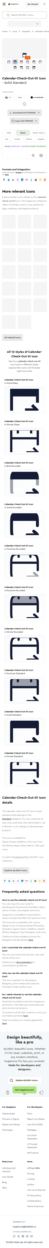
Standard (6, 818)
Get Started (32, 4)
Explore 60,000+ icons (15, 870)
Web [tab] (9, 132)
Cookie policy (34, 1200)
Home (4, 31)
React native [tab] (39, 132)
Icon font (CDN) (35, 1124)
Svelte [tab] (17, 139)
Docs (7, 174)
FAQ (4, 1187)
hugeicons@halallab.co (24, 1226)
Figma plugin (8, 1113)
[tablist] (24, 136)
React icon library (36, 1119)
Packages (31, 1129)
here (30, 939)
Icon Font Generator (32, 1137)
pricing (18, 172)
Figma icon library (11, 1124)
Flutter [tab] (29, 139)
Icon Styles (7, 1176)
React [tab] (23, 132)
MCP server (33, 1152)
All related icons (12, 337)
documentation (24, 962)
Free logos (7, 1129)
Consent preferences (22, 1231)
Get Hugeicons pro (24, 1089)
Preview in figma (10, 1119)
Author (30, 1184)
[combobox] (24, 24)
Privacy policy (34, 1195)
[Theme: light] (44, 4)
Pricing (30, 1173)
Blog (4, 1182)
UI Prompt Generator (32, 1146)
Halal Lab (18, 1242)
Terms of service (35, 1206)
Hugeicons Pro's (21, 857)
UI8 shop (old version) (8, 1170)
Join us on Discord (36, 1190)
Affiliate (33, 1168)
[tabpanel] (24, 151)
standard (26, 31)
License (31, 1179)
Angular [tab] (41, 139)
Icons (14, 31)
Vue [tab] (6, 139)
